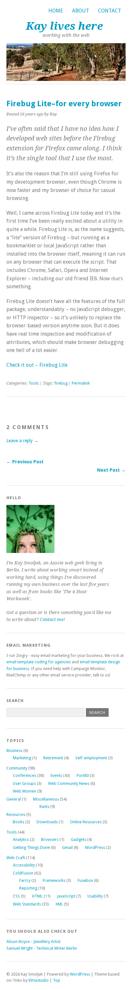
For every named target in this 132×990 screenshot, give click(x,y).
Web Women (24, 791)
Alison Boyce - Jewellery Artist (33, 941)
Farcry (24, 880)
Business (14, 750)
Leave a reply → (22, 440)
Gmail (67, 847)
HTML (37, 896)
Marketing (22, 757)
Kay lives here (64, 26)
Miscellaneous (46, 799)
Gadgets (78, 839)
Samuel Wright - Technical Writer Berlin (41, 948)
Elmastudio (39, 980)
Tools (34, 383)
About (80, 11)
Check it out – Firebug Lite (37, 365)
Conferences (24, 775)
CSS (16, 896)
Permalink (81, 383)
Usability (95, 896)
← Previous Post (25, 461)
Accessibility (24, 865)
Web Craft (15, 857)
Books (18, 821)
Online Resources (86, 821)
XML (59, 904)
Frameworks (54, 880)
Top (56, 980)
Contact (109, 11)
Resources (15, 814)
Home (55, 11)
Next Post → (111, 470)
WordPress (95, 847)
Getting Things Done (31, 847)
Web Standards (27, 904)
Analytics (21, 839)
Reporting (28, 888)
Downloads (47, 821)
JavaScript (66, 896)
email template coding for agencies (38, 661)
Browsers (50, 839)
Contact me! (52, 619)
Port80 (83, 775)
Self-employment (91, 757)
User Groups (24, 783)
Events (56, 775)
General (13, 799)
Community (16, 768)
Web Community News (68, 783)
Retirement (53, 757)
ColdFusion (23, 873)
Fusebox (85, 880)
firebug (61, 383)
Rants (44, 806)
